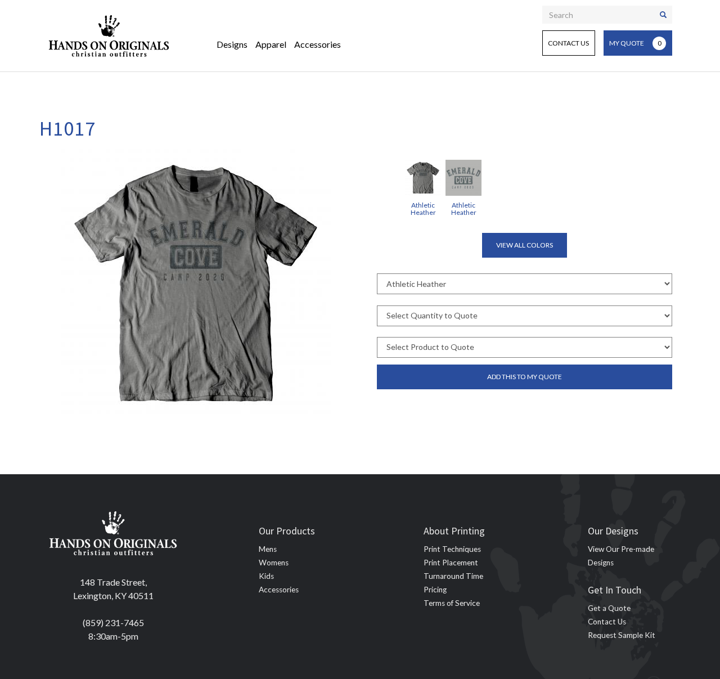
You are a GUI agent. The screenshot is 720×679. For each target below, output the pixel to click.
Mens (268, 549)
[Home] (109, 35)
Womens (274, 562)
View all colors (524, 245)
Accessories (317, 44)
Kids (266, 576)
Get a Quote (609, 608)
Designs (232, 44)
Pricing (435, 589)
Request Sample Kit (621, 635)
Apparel (270, 44)
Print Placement (451, 562)
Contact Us (568, 43)
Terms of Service (452, 603)
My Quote (635, 43)
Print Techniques (452, 549)
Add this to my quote (524, 376)
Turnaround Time (453, 576)
